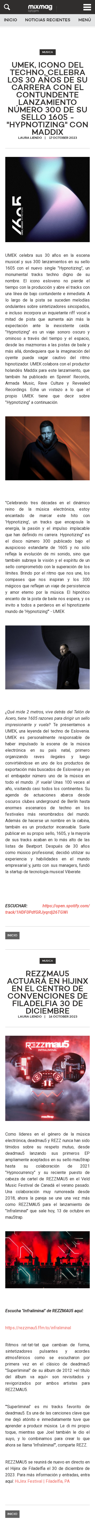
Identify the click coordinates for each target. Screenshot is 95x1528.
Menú (84, 20)
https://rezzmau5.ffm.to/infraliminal (38, 1327)
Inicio (10, 20)
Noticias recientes (47, 20)
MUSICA (47, 52)
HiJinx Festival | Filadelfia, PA (42, 1481)
